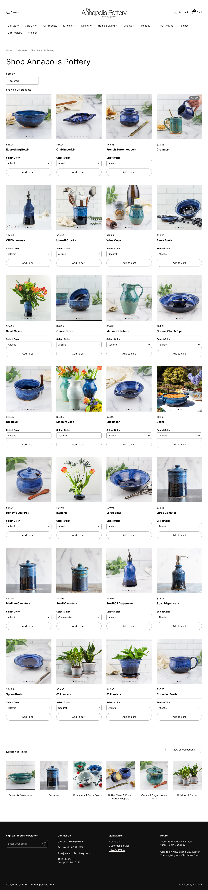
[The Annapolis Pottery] (104, 12)
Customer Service (119, 845)
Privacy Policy (117, 849)
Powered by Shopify (190, 884)
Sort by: (10, 73)
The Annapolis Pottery (41, 884)
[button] (12, 12)
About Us (114, 841)
